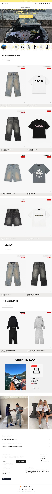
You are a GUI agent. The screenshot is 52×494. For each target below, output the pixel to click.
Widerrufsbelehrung (45, 462)
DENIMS (9, 245)
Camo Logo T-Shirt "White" (33, 238)
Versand (4, 473)
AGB (41, 460)
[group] (4, 47)
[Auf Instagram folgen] (19, 489)
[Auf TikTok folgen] (22, 489)
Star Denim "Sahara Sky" (6, 294)
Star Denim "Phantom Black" (7, 149)
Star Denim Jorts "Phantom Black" (8, 238)
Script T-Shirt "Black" (32, 149)
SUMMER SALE (12, 55)
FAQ (3, 470)
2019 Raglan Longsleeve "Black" (35, 380)
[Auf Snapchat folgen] (26, 489)
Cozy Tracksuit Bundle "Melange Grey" (36, 350)
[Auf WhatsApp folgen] (29, 489)
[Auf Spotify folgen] (32, 489)
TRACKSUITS (11, 301)
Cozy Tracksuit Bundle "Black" (8, 350)
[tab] (11, 55)
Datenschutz (43, 458)
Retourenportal (6, 471)
